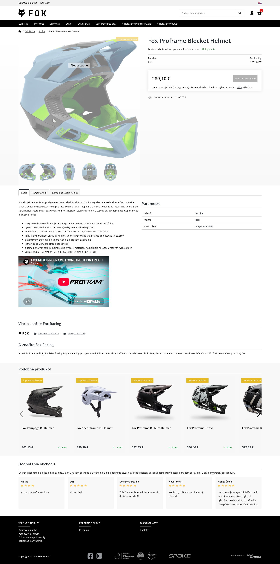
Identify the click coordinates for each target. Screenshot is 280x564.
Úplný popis (208, 49)
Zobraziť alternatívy (245, 78)
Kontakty (45, 2)
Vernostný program (28, 533)
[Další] (258, 414)
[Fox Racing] (26, 333)
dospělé (199, 213)
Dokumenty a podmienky (31, 537)
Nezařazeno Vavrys (167, 23)
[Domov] (19, 31)
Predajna (84, 529)
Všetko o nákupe (28, 523)
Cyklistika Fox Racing (49, 333)
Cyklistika (23, 23)
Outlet (68, 23)
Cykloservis (84, 23)
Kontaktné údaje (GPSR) (65, 192)
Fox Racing (256, 58)
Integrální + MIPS (204, 226)
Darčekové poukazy (105, 23)
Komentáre (39, 192)
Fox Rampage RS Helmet (38, 428)
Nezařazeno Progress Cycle (136, 23)
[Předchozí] (21, 414)
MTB (197, 219)
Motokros (39, 23)
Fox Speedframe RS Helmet (95, 428)
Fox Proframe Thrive (200, 428)
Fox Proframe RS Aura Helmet (151, 428)
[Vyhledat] (240, 13)
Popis (24, 192)
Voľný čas (55, 23)
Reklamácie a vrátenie (30, 540)
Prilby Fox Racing (77, 333)
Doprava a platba (27, 2)
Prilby (42, 31)
